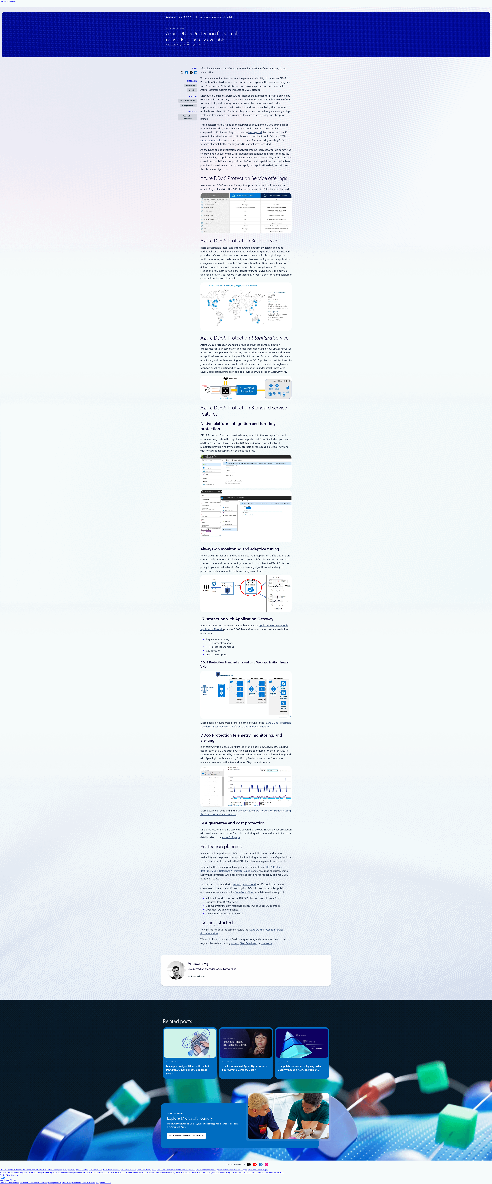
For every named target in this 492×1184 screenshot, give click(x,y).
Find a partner (51, 1172)
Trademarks (76, 1183)
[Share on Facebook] (186, 72)
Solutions (191, 1170)
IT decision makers (187, 101)
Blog (72, 1172)
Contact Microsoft (34, 1183)
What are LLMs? (250, 1172)
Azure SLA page (231, 837)
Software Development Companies (13, 1172)
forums (235, 943)
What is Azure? (6, 1170)
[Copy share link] (181, 72)
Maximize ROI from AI (179, 1170)
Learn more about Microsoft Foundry (186, 1136)
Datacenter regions (54, 1170)
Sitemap (23, 1183)
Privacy (45, 1183)
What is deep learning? (222, 1172)
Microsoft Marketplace (36, 1172)
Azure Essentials (82, 1170)
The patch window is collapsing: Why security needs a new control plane (299, 1067)
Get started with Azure (21, 1170)
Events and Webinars (106, 1172)
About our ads (105, 1183)
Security (192, 90)
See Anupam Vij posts (196, 976)
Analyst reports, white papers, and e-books (132, 1172)
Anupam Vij (172, 45)
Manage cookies (54, 1183)
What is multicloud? (184, 1172)
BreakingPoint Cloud (244, 884)
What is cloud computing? (165, 1172)
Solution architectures (231, 1170)
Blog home (171, 17)
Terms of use (66, 1183)
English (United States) (9, 1175)
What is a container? (265, 1172)
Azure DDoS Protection (188, 117)
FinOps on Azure (163, 1170)
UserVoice (266, 943)
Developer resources (82, 1172)
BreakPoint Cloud (244, 892)
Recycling (96, 1183)
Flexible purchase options (146, 1170)
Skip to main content (8, 1)
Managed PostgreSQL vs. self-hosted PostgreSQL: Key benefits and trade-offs (187, 1069)
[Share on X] (191, 72)
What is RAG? (279, 1172)
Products (106, 1170)
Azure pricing (115, 1170)
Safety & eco (86, 1183)
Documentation (64, 1172)
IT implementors (188, 105)
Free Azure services (128, 1170)
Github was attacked (211, 140)
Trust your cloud (69, 1170)
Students (94, 1172)
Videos (152, 1172)
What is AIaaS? (237, 1172)
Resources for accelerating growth (209, 1170)
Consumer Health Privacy (10, 1183)
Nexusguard (255, 132)
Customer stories (95, 1170)
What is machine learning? (202, 1172)
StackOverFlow (248, 943)
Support (244, 1170)
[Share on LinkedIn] (195, 72)
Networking (190, 85)
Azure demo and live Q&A (258, 1170)
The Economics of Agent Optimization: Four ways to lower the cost (244, 1067)
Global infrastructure (38, 1170)
